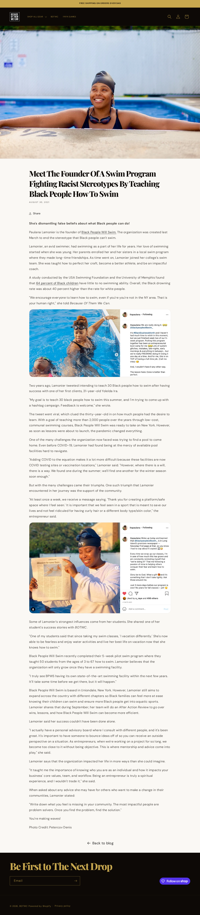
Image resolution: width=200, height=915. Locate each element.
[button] (36, 16)
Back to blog (102, 843)
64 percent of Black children (57, 283)
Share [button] (37, 213)
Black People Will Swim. (98, 232)
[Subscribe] (75, 880)
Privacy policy (63, 905)
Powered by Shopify (40, 906)
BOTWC (24, 906)
